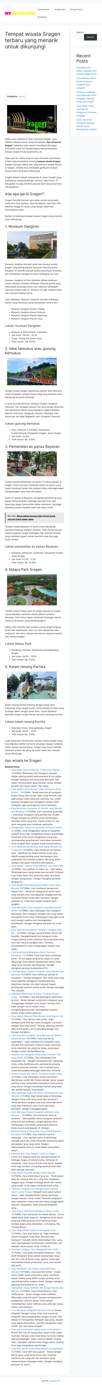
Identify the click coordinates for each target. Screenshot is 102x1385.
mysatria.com (54, 1381)
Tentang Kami (43, 9)
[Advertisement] (34, 71)
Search (79, 32)
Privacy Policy (76, 9)
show (21, 97)
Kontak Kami (59, 9)
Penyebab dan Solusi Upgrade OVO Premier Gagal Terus (86, 70)
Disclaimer (42, 17)
